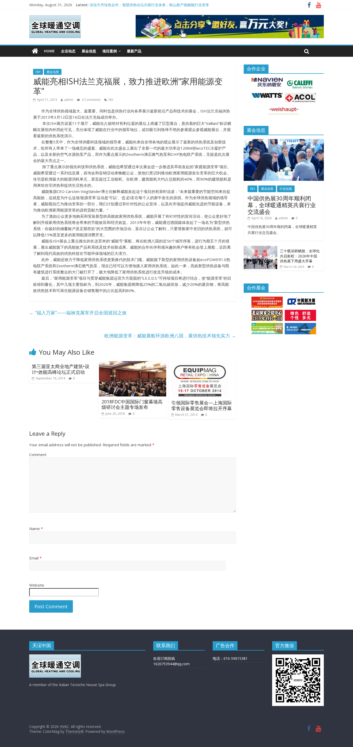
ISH (38, 72)
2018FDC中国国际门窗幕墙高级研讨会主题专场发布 (132, 404)
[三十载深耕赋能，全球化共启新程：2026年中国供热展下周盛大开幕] (260, 248)
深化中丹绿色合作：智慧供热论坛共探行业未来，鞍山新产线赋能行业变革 (149, 4)
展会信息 (89, 50)
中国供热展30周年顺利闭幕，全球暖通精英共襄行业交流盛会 (282, 205)
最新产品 (134, 50)
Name (36, 528)
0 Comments (91, 100)
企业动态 (68, 50)
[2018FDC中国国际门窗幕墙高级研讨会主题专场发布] (132, 364)
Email (35, 558)
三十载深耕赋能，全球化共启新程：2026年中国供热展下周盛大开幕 (300, 255)
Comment (38, 454)
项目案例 (109, 50)
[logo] (55, 656)
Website (36, 585)
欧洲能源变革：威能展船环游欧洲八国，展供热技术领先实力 (170, 335)
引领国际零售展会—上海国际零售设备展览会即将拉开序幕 (201, 405)
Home (49, 50)
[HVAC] (35, 51)
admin (68, 100)
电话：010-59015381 (230, 658)
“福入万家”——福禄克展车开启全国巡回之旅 (78, 313)
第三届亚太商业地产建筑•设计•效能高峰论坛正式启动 (60, 369)
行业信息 (286, 188)
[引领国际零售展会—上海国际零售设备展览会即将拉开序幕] (202, 364)
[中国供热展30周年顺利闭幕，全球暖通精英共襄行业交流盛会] (284, 141)
